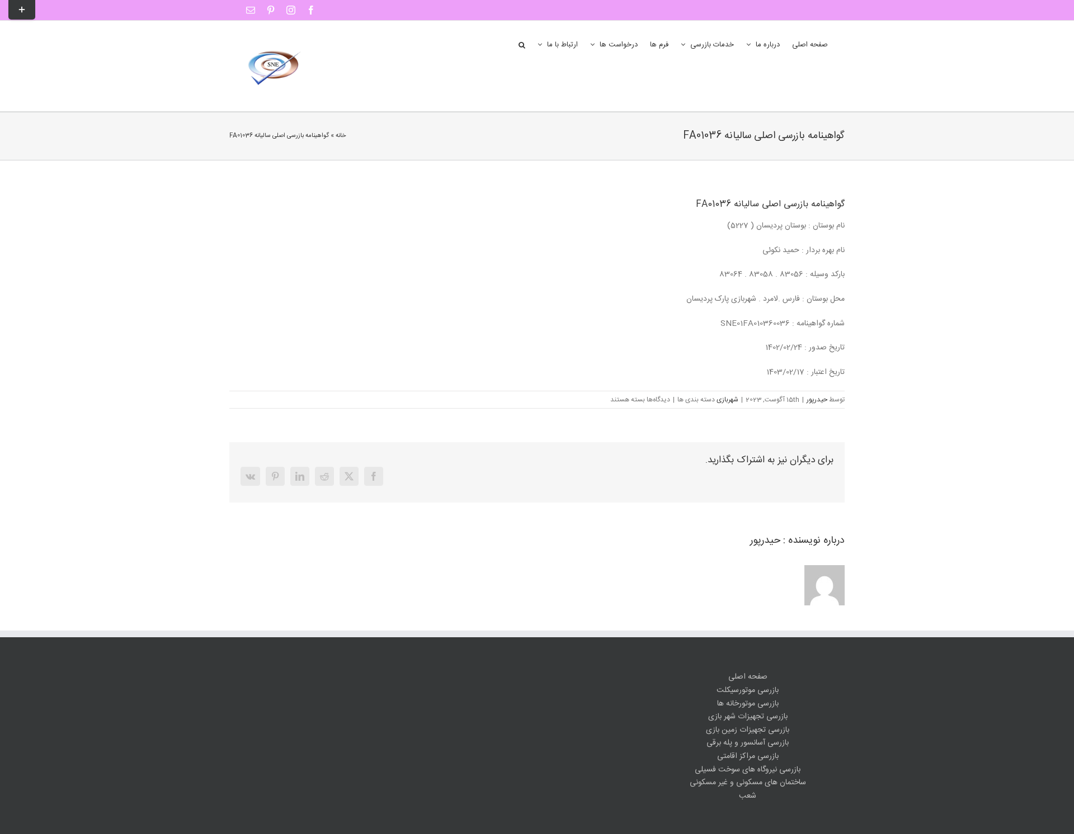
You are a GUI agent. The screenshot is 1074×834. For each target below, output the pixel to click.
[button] (522, 44)
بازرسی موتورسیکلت (748, 690)
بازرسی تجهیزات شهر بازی (748, 716)
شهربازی (727, 399)
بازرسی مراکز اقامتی (748, 756)
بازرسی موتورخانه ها (748, 704)
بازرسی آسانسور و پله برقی (747, 743)
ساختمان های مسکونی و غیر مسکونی (748, 782)
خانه (341, 136)
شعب (747, 796)
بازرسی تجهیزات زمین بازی (747, 730)
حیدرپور (817, 399)
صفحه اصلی (747, 677)
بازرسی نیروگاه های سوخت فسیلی (747, 770)
